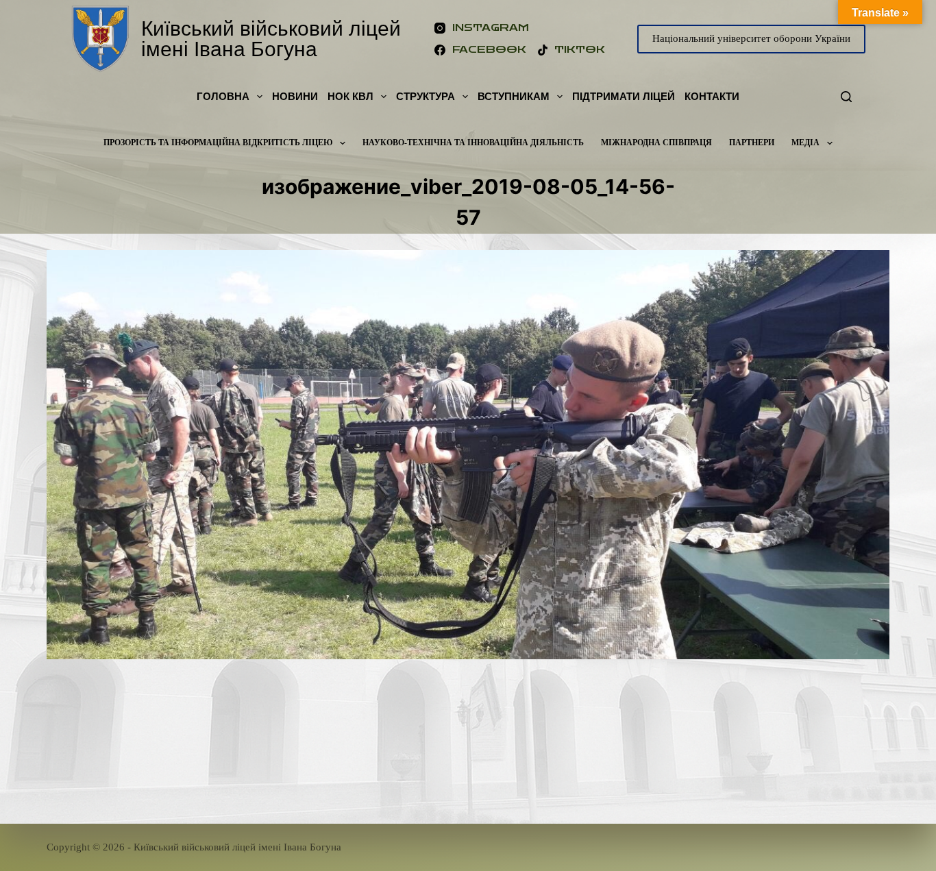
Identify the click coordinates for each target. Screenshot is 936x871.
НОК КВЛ (350, 96)
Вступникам (514, 96)
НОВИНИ (295, 96)
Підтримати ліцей (623, 96)
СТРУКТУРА (425, 96)
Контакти (712, 96)
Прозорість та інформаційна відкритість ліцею (218, 142)
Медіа (805, 142)
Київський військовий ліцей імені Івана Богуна (271, 38)
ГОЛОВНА (223, 96)
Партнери (751, 142)
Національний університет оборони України (751, 38)
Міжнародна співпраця (656, 142)
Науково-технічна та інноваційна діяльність (473, 142)
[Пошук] (846, 96)
